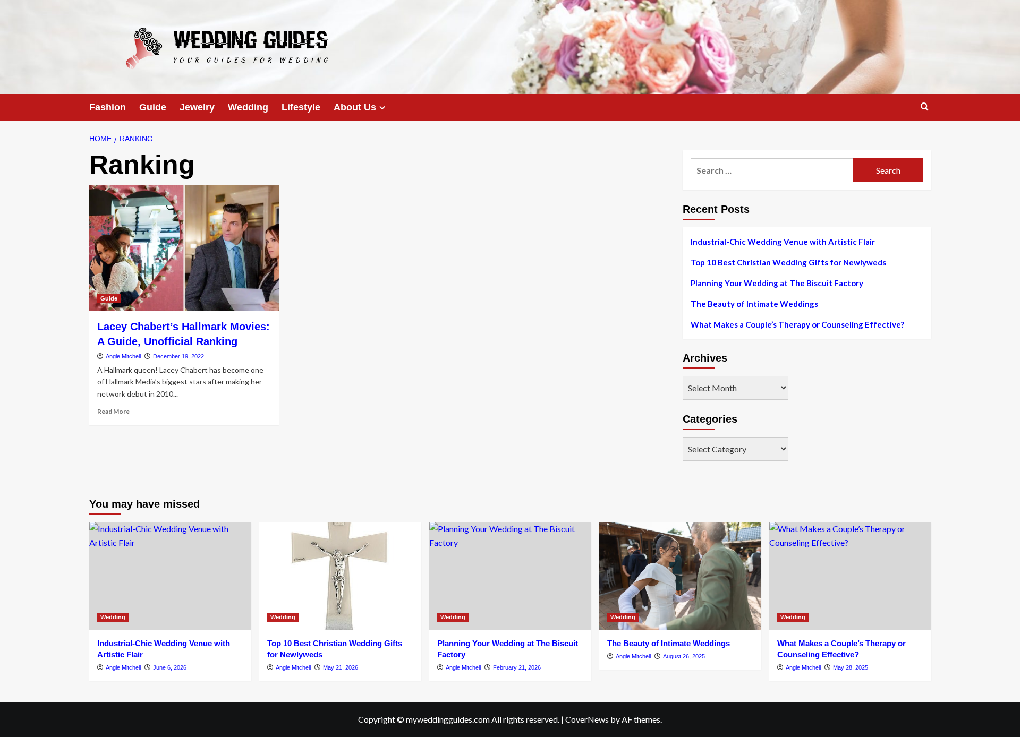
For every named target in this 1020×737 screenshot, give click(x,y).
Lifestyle (301, 107)
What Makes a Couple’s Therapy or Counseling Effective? (797, 324)
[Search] (924, 107)
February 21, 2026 (517, 667)
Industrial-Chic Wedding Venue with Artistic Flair (783, 241)
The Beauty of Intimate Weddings (754, 303)
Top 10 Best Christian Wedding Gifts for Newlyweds (788, 262)
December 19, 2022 (178, 356)
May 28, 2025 (850, 667)
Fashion (107, 107)
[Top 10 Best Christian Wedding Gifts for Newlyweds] (340, 576)
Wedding (248, 107)
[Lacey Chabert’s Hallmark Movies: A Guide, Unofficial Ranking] (184, 248)
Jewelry (197, 107)
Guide (152, 107)
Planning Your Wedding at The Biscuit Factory (777, 283)
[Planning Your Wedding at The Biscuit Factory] (510, 576)
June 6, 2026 (169, 667)
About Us (355, 107)
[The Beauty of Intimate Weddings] (680, 576)
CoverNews (587, 719)
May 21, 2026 (340, 667)
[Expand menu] (382, 107)
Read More (113, 411)
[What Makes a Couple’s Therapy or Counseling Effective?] (850, 576)
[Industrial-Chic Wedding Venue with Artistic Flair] (170, 576)
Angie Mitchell (123, 356)
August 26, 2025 (684, 656)
